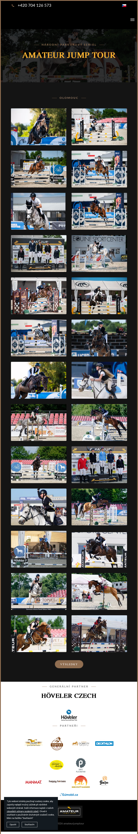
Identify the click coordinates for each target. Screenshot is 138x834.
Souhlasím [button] (29, 824)
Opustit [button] (13, 824)
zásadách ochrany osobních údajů (23, 811)
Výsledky (69, 664)
